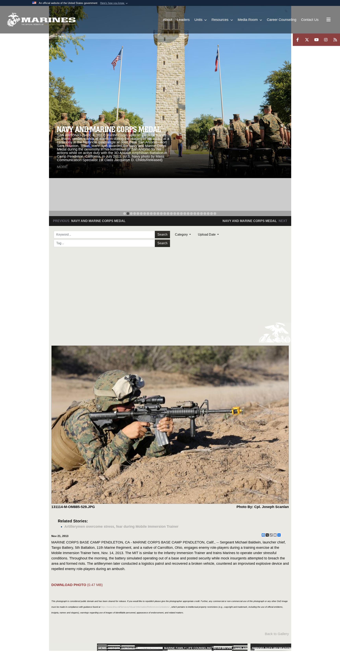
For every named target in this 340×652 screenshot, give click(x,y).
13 (164, 213)
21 (191, 213)
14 (168, 213)
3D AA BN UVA (222, 648)
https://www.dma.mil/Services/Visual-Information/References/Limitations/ (135, 607)
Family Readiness (149, 648)
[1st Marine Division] (41, 20)
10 (154, 213)
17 (178, 213)
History (114, 648)
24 (201, 213)
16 (174, 213)
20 (188, 213)
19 (184, 213)
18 (181, 213)
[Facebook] (297, 39)
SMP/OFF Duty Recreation (271, 648)
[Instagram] (326, 39)
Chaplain (240, 648)
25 (204, 213)
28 (214, 213)
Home (102, 648)
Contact (128, 648)
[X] (307, 39)
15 (171, 213)
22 (194, 213)
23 (198, 213)
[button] (114, 3)
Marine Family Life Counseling (188, 648)
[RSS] (335, 39)
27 (211, 213)
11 (158, 213)
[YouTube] (316, 39)
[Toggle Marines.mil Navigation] (328, 20)
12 (161, 213)
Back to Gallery (277, 634)
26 (208, 213)
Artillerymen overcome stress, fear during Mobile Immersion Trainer (121, 526)
